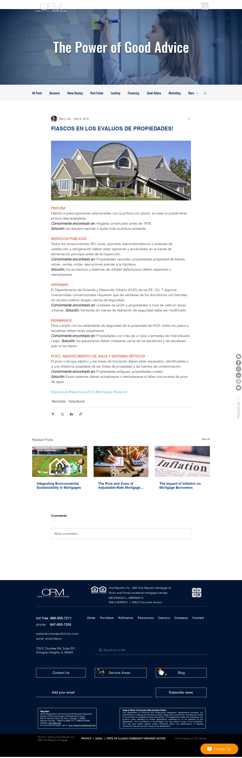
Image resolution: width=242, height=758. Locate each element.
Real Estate (96, 93)
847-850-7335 (60, 624)
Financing (133, 93)
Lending (115, 93)
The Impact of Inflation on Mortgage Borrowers (180, 486)
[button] (95, 6)
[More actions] (188, 118)
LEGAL (99, 738)
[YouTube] (238, 387)
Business (55, 93)
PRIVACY (86, 738)
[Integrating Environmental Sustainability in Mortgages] (59, 461)
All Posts (37, 93)
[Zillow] (238, 381)
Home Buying (75, 93)
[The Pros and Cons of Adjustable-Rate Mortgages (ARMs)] (121, 461)
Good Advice (154, 93)
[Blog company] (238, 356)
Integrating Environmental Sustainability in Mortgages (59, 486)
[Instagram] (238, 369)
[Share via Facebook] (53, 414)
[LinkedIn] (238, 375)
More (191, 93)
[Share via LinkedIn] (71, 414)
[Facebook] (238, 362)
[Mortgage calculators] (205, 6)
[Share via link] (80, 414)
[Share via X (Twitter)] (62, 414)
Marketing (175, 93)
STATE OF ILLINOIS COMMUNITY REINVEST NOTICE (135, 738)
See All (206, 439)
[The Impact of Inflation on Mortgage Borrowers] (182, 461)
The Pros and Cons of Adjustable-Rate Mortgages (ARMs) (120, 486)
